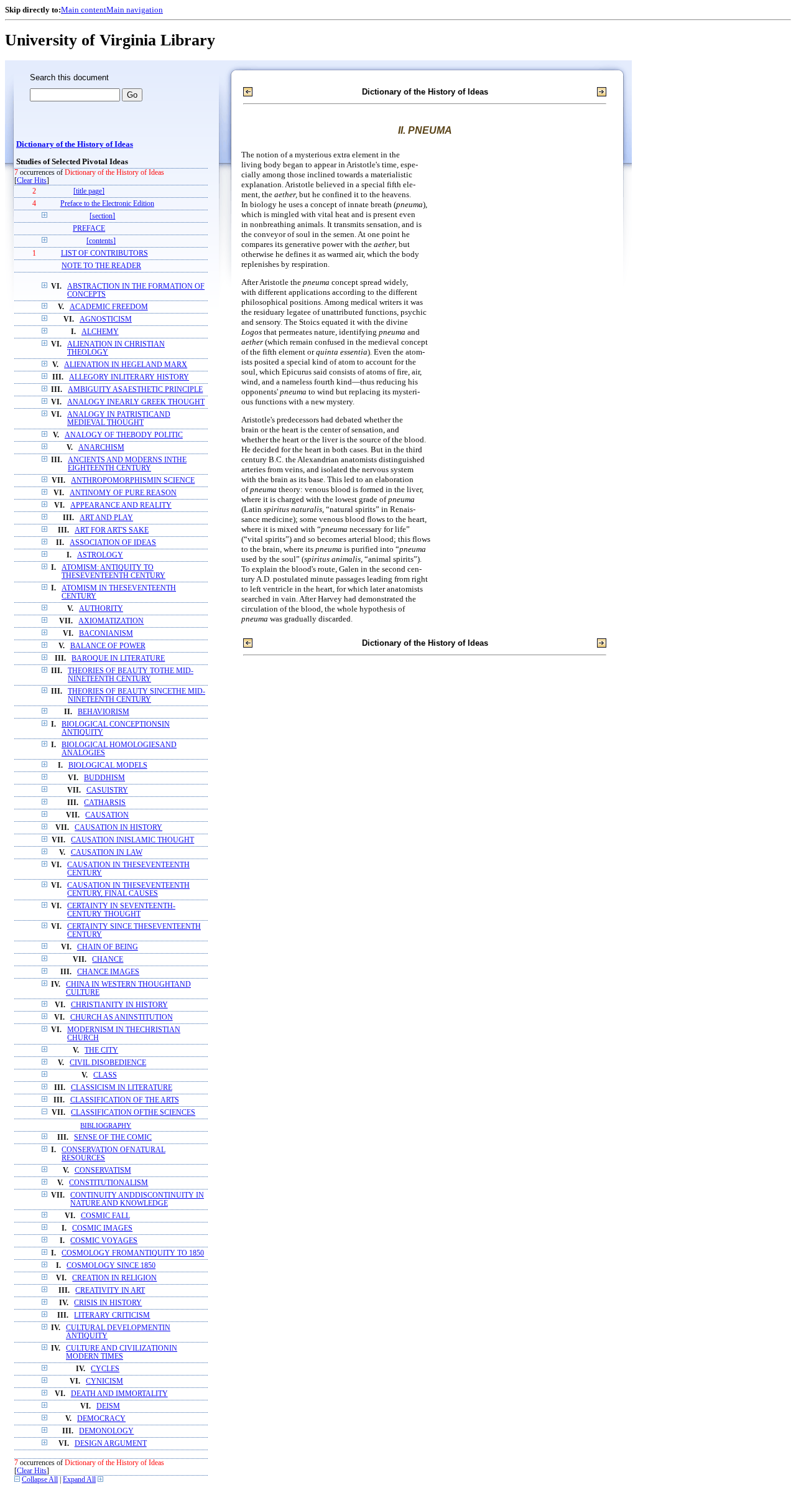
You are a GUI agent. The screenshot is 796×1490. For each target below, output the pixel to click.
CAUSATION (107, 815)
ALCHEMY (100, 332)
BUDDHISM (104, 778)
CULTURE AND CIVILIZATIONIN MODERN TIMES (121, 1352)
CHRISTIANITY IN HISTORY (119, 1005)
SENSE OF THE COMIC (113, 1138)
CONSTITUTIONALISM (108, 1183)
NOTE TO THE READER (101, 266)
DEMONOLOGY (106, 1431)
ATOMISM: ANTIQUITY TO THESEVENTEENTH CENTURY (113, 572)
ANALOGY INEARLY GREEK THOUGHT (136, 402)
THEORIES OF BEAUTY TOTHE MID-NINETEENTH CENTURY (130, 675)
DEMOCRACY (101, 1419)
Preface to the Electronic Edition (107, 204)
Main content (83, 9)
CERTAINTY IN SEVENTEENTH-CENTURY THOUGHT (121, 910)
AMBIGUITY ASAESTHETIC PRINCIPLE (135, 390)
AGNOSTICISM (106, 319)
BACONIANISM (106, 634)
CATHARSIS (105, 803)
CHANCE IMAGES (108, 972)
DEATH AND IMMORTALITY (119, 1394)
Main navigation (134, 9)
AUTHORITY (101, 609)
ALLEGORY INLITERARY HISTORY (129, 377)
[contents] (101, 241)
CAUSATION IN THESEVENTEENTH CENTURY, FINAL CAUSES (128, 890)
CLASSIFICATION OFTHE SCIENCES (133, 1113)
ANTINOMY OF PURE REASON (123, 493)
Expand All (79, 1480)
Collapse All (40, 1480)
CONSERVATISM (103, 1170)
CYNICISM (104, 1381)
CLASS (105, 1075)
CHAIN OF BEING (107, 947)
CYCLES (105, 1369)
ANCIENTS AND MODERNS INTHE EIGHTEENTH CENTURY (127, 464)
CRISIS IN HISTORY (108, 1303)
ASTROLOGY (100, 555)
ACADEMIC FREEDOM (109, 307)
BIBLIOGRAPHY (105, 1125)
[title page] (88, 191)
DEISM (108, 1406)
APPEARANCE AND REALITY (121, 505)
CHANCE (107, 960)
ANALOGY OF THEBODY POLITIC (124, 435)
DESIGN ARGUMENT (111, 1444)
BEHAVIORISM (103, 712)
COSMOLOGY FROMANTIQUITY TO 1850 (133, 1253)
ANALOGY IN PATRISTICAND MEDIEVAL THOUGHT (118, 419)
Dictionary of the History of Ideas (74, 144)
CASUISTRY (107, 790)
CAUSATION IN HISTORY (118, 828)
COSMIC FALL (105, 1216)
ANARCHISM (101, 448)
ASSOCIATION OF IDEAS (113, 543)
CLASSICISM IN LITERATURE (121, 1088)
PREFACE (89, 229)
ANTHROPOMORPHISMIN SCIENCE (133, 481)
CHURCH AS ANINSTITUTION (121, 1017)
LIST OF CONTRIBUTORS (104, 253)
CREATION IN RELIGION (114, 1278)
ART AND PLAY (106, 518)
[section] (102, 216)
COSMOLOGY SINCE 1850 (111, 1266)
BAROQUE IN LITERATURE (118, 658)
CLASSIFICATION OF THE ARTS (124, 1100)
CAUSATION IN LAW (106, 853)
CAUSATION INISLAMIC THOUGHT (132, 840)
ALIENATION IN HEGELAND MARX (125, 365)
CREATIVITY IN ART (110, 1291)
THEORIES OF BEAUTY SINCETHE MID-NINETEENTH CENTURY (136, 695)
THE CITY (101, 1050)
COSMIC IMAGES (102, 1228)
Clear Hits (32, 181)
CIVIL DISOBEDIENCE (108, 1063)
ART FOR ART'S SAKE (112, 530)
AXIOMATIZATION (111, 621)
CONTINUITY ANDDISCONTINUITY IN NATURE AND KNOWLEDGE (137, 1199)
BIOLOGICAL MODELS (107, 765)
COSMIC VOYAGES (103, 1241)
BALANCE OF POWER (108, 646)
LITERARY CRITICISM (112, 1315)
